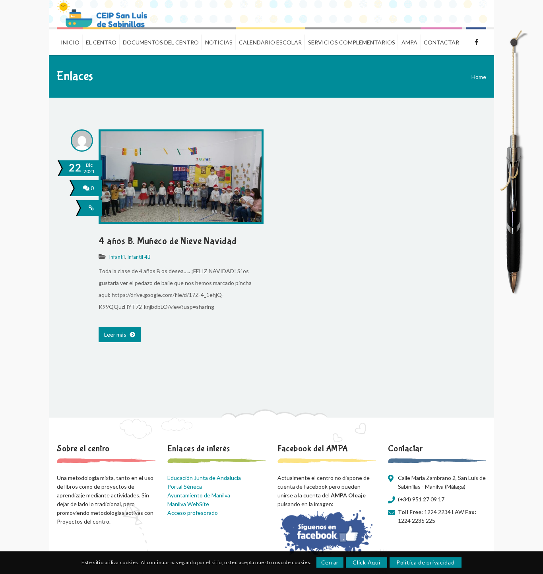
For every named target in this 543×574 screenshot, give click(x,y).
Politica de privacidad (425, 562)
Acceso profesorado (192, 512)
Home (478, 76)
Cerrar (330, 562)
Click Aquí (366, 562)
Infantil (117, 257)
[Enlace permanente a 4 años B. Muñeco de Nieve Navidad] (181, 219)
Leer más (116, 334)
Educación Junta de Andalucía (204, 477)
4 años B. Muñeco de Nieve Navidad (168, 241)
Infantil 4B (139, 257)
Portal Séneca (184, 486)
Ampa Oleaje (476, 41)
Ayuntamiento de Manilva (198, 495)
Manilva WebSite (188, 504)
